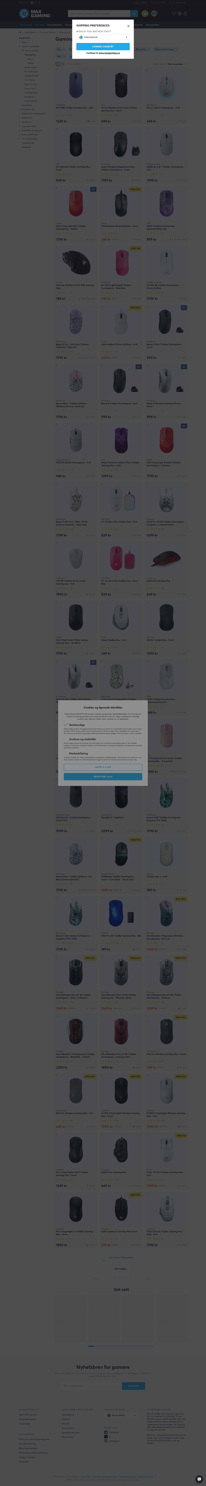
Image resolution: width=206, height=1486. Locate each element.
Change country (103, 47)
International (91, 37)
